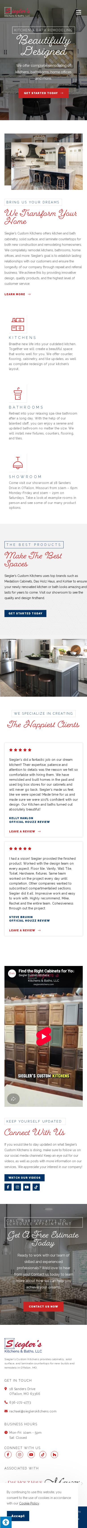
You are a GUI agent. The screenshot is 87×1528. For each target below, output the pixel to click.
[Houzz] (54, 1454)
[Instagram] (17, 1187)
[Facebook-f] (8, 1187)
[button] (82, 1483)
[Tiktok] (36, 1187)
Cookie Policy (29, 1503)
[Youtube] (26, 1187)
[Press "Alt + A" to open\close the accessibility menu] (6, 1522)
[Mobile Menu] (79, 12)
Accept (18, 1516)
